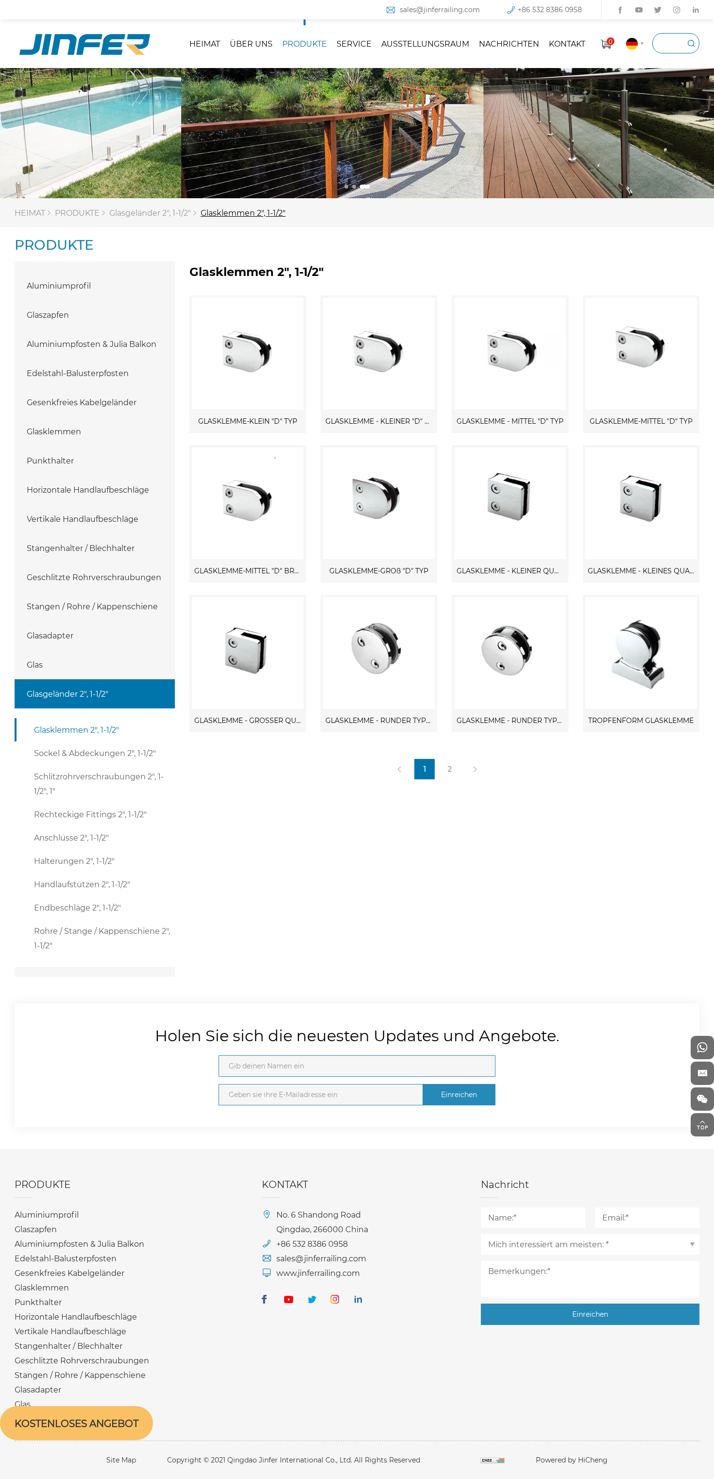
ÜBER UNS (251, 43)
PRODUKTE (304, 43)
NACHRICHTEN (509, 43)
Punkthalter (50, 460)
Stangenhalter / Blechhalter (81, 548)
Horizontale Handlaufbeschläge (88, 489)
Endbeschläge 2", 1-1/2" (77, 907)
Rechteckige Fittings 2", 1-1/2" (90, 814)
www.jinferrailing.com (318, 1273)
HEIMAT (204, 43)
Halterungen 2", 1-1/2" (74, 861)
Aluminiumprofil (59, 285)
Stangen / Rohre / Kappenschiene (92, 606)
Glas (35, 664)
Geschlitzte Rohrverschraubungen (94, 577)
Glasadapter (50, 635)
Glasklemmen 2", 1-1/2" (243, 212)
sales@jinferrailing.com (440, 9)
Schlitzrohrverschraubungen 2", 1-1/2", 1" (99, 783)
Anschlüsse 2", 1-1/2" (71, 837)
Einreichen (459, 1094)
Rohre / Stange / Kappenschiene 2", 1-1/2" (102, 938)
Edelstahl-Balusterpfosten (78, 373)
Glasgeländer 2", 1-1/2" (150, 212)
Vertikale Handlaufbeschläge (82, 519)
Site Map (121, 1459)
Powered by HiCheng (572, 1459)
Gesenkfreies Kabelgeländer (81, 402)
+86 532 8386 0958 (550, 9)
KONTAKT (567, 43)
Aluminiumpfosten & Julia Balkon (91, 344)
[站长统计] (492, 1459)
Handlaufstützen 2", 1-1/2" (82, 884)
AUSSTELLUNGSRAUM (425, 43)
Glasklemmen (54, 431)
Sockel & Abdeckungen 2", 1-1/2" (95, 753)
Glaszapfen (48, 315)
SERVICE (354, 43)
